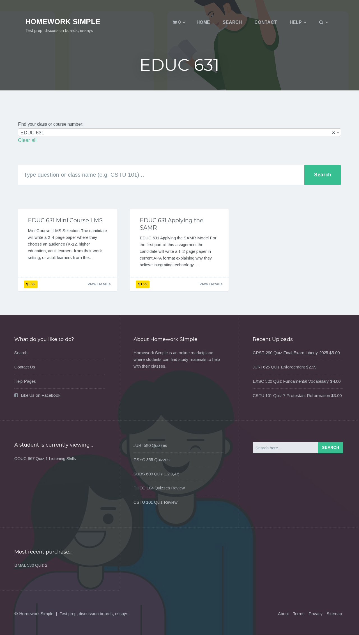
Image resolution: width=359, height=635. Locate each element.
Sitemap (334, 613)
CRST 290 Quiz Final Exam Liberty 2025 (290, 352)
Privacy (316, 613)
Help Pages (25, 381)
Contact (265, 22)
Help (296, 22)
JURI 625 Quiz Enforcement (279, 367)
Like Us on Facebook (40, 395)
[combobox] (179, 132)
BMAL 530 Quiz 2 (30, 565)
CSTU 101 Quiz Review (156, 502)
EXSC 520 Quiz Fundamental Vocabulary (291, 381)
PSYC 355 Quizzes (152, 459)
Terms (299, 613)
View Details (99, 284)
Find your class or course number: (51, 124)
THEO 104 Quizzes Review (159, 487)
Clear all (27, 140)
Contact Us (24, 367)
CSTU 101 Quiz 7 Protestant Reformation (291, 395)
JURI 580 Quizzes (150, 445)
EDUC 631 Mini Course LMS (65, 220)
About (283, 613)
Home (203, 22)
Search (232, 22)
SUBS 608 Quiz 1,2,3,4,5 (157, 473)
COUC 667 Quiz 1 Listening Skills (45, 458)
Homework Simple (62, 21)
